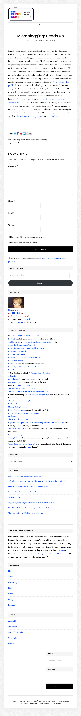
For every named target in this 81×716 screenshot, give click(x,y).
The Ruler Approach (16, 428)
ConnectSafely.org (15, 360)
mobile (23, 139)
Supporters (13, 626)
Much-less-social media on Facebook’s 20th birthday (28, 486)
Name (11, 201)
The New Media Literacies (18, 419)
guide (64, 422)
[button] (70, 13)
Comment (13, 166)
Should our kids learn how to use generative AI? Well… (29, 508)
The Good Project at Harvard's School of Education (28, 391)
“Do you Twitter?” (54, 116)
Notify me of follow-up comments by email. (28, 237)
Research (12, 605)
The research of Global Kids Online (21, 388)
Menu (40, 25)
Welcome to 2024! (15, 497)
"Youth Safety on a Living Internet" (21, 444)
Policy (10, 599)
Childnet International (17, 351)
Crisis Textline (13, 370)
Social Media (30, 139)
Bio (9, 310)
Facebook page (37, 554)
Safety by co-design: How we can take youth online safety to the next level (36, 481)
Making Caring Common (17, 407)
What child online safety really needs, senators (26, 492)
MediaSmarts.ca (14, 416)
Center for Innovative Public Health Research (26, 348)
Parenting (12, 582)
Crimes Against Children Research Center (24, 367)
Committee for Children (17, 354)
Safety (10, 593)
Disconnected (12, 382)
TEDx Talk (16, 313)
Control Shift (12, 363)
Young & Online (15, 438)
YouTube (20, 322)
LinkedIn (27, 319)
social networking (41, 139)
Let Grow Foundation (16, 404)
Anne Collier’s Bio (16, 632)
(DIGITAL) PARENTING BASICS (25, 336)
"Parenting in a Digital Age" (38, 394)
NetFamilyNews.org (21, 14)
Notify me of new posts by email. (23, 242)
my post (28, 447)
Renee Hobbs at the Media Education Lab (24, 413)
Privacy (11, 643)
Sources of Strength (16, 435)
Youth (10, 576)
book (28, 379)
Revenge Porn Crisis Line (40, 373)
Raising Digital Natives (17, 410)
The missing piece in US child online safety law (25, 513)
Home (11, 571)
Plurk (19, 143)
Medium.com (62, 554)
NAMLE (11, 339)
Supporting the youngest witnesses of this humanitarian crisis (31, 502)
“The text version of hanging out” (29, 116)
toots (62, 550)
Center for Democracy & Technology (23, 345)
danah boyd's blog (15, 379)
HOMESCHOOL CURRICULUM (58, 701)
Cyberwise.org (13, 376)
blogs (18, 139)
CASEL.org (12, 342)
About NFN (13, 621)
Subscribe (40, 283)
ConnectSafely (44, 99)
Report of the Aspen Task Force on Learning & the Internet (31, 422)
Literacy (11, 588)
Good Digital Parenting (26, 385)
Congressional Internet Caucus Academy (24, 357)
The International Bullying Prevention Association (27, 401)
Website (11, 225)
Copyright (12, 638)
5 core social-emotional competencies (36, 342)
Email (11, 213)
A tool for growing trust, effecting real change (26, 476)
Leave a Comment (49, 40)
